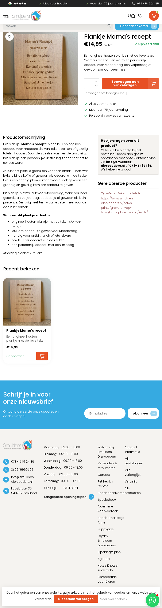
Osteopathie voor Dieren (107, 579)
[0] (154, 15)
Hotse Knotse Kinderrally (107, 567)
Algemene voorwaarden (108, 508)
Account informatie (132, 449)
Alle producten (133, 490)
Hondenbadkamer (134, 26)
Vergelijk (131, 481)
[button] (152, 600)
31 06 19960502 (22, 470)
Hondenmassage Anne (108, 520)
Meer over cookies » (113, 599)
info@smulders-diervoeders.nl (117, 164)
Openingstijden (108, 552)
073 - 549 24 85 (148, 3)
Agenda (104, 559)
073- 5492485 (140, 166)
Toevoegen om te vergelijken (104, 93)
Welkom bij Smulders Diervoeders (107, 452)
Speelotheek (107, 500)
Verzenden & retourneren (107, 465)
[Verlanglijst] (140, 15)
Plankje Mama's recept (26, 331)
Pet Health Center (105, 483)
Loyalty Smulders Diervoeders (107, 540)
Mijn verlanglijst (133, 472)
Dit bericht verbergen (76, 599)
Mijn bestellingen (134, 461)
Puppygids (106, 529)
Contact (104, 475)
